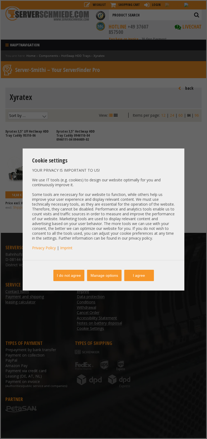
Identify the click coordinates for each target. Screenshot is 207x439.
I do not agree (69, 275)
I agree (139, 275)
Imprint (66, 247)
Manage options (104, 275)
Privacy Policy (44, 247)
